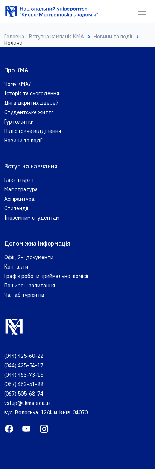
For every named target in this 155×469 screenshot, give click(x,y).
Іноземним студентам (31, 217)
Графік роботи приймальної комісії (46, 276)
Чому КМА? (17, 84)
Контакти (16, 266)
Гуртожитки (19, 121)
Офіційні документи (28, 257)
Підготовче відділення (32, 131)
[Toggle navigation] (141, 11)
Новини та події (113, 36)
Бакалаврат (19, 180)
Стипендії (16, 208)
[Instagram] (44, 428)
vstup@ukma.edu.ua (27, 403)
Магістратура (21, 189)
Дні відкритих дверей (31, 102)
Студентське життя (29, 112)
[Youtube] (26, 428)
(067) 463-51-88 (23, 384)
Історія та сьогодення (31, 93)
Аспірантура (19, 199)
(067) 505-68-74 (23, 393)
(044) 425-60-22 (23, 356)
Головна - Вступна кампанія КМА (44, 36)
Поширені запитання (29, 285)
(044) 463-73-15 (23, 374)
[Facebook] (9, 428)
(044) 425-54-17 (23, 365)
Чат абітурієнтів (24, 295)
